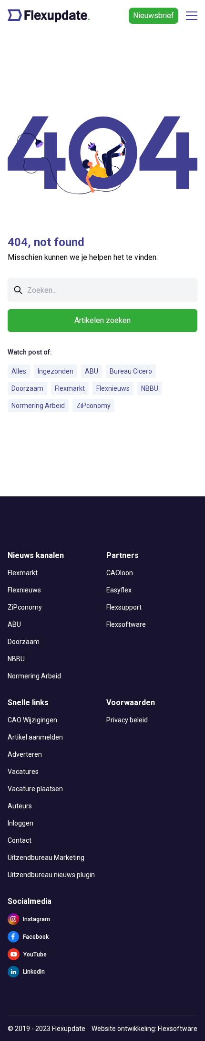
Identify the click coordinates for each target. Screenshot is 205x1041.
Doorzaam (27, 388)
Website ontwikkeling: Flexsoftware (144, 1028)
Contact (19, 840)
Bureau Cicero (131, 371)
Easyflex (119, 590)
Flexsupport (124, 607)
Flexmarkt (70, 388)
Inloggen (20, 823)
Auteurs (20, 806)
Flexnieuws (113, 388)
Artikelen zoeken (102, 320)
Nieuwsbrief (153, 15)
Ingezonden (55, 371)
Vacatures (23, 771)
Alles (18, 371)
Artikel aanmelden (35, 737)
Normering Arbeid (38, 405)
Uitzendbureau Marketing (46, 857)
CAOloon (119, 573)
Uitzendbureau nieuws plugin (51, 875)
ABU (91, 371)
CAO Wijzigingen (32, 720)
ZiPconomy (93, 405)
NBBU (149, 388)
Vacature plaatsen (35, 789)
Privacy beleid (127, 720)
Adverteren (25, 754)
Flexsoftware (126, 624)
